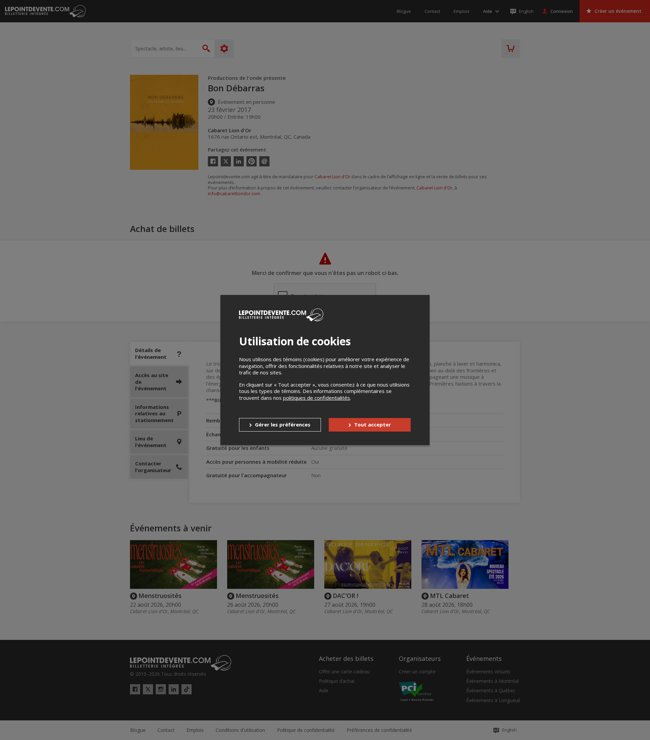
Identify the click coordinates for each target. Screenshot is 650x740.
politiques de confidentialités (316, 397)
